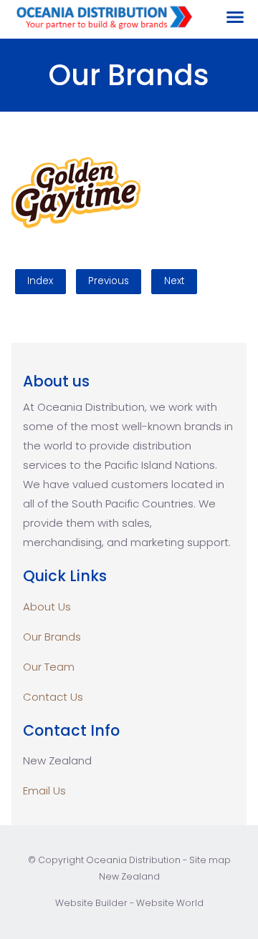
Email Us (44, 790)
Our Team (49, 666)
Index (40, 281)
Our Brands (52, 636)
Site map (210, 860)
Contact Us (53, 696)
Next (174, 281)
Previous (108, 281)
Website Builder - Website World (129, 903)
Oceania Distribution (133, 860)
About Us (47, 606)
